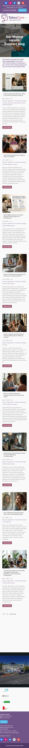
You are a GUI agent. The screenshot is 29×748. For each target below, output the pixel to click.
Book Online (22, 10)
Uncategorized (7, 521)
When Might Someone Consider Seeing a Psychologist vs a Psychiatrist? (13, 216)
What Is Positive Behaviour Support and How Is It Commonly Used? (14, 395)
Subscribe (3, 721)
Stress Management (7, 104)
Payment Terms (19, 745)
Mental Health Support (20, 103)
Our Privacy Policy (10, 745)
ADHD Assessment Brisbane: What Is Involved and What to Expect (14, 94)
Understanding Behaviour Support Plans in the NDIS (14, 156)
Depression (11, 103)
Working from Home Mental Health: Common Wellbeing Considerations (14, 454)
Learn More (8, 128)
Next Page (13, 614)
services (21, 65)
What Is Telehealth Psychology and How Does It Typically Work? (14, 275)
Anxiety (5, 103)
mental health (10, 61)
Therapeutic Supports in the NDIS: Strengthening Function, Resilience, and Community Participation (14, 573)
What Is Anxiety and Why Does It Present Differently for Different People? (14, 335)
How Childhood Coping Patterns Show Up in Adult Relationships (14, 513)
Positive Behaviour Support (10, 164)
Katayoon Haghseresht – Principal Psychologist (14, 100)
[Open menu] (27, 18)
